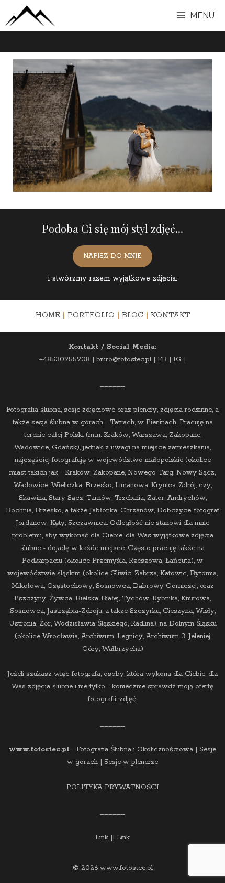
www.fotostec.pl (39, 749)
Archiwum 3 (165, 636)
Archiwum (97, 636)
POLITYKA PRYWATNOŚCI (112, 787)
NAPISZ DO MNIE (112, 256)
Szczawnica (87, 523)
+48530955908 (64, 359)
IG (177, 359)
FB (162, 359)
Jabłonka (103, 510)
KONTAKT (170, 315)
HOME (48, 315)
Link (101, 837)
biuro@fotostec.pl (123, 359)
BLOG (132, 315)
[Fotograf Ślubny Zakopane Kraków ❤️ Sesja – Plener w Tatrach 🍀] (30, 15)
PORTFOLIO (91, 315)
